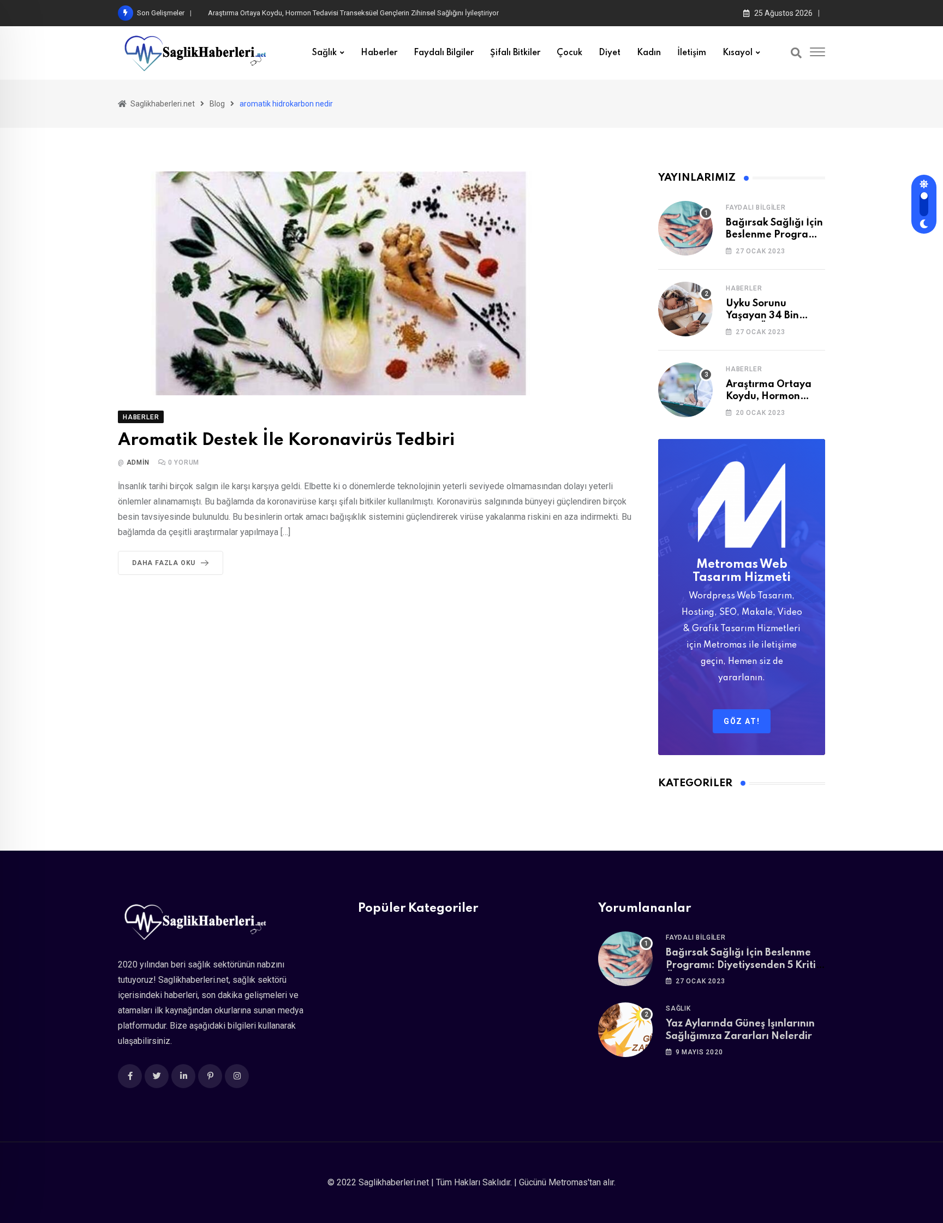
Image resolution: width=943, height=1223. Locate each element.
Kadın (649, 53)
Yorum (184, 462)
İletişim (691, 53)
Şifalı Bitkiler (515, 53)
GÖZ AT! (742, 721)
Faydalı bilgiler (444, 53)
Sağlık (324, 53)
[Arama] (796, 53)
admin (138, 462)
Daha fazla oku (163, 563)
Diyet (609, 53)
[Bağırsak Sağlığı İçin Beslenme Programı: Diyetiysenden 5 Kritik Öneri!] (685, 228)
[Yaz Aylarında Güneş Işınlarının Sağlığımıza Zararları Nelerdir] (625, 1029)
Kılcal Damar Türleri (237, 13)
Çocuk (569, 53)
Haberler (379, 53)
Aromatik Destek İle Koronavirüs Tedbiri (286, 440)
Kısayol (738, 53)
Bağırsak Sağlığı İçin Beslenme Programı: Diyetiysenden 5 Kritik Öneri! (743, 965)
